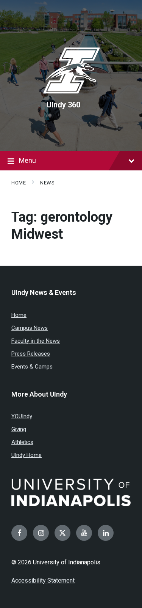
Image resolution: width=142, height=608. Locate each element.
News (47, 183)
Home (18, 183)
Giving (18, 429)
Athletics (22, 442)
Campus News (29, 327)
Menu (27, 160)
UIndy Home (26, 455)
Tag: (61, 225)
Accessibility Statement (43, 580)
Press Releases (30, 353)
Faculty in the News (35, 340)
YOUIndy (21, 416)
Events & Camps (32, 366)
